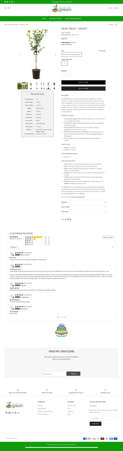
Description (65, 95)
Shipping (64, 202)
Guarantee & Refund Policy (45, 411)
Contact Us (70, 411)
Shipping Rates (41, 408)
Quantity (64, 71)
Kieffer (38, 131)
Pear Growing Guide (79, 197)
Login (69, 414)
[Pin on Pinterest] (70, 219)
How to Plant (65, 207)
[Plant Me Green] (61, 9)
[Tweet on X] (65, 219)
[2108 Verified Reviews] (61, 337)
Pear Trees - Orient (24, 24)
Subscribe (95, 423)
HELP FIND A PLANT (55, 19)
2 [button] (60, 317)
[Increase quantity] (70, 75)
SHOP (44, 19)
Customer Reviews (43, 414)
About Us (40, 406)
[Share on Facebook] (68, 219)
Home (6, 24)
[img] (19, 252)
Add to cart (83, 82)
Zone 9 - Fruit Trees (13, 24)
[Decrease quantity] (63, 75)
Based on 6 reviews (15, 238)
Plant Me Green (13, 438)
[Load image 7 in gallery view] (37, 53)
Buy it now (83, 88)
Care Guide (64, 211)
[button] (65, 42)
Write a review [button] (108, 237)
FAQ (68, 408)
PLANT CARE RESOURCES (73, 19)
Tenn (42, 131)
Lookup (73, 374)
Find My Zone (71, 406)
